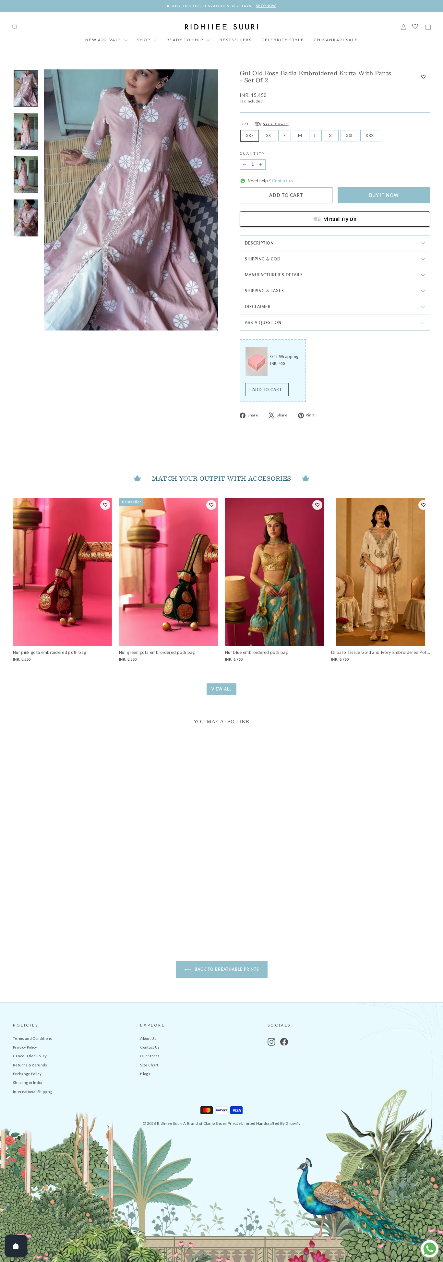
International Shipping (32, 1091)
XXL (349, 135)
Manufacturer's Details (274, 274)
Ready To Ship (186, 39)
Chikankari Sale (336, 39)
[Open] (16, 1246)
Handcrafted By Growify (278, 1123)
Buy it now (384, 195)
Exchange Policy (27, 1074)
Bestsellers (236, 39)
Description (259, 243)
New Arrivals (104, 39)
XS (268, 135)
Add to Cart (267, 389)
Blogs (145, 1074)
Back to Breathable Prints (226, 969)
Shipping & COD (263, 259)
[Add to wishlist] (423, 76)
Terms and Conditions (32, 1038)
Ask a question (263, 322)
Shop (144, 39)
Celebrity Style (282, 39)
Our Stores (150, 1056)
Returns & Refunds (30, 1065)
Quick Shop (62, 882)
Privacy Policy (25, 1047)
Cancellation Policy (30, 1056)
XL (331, 135)
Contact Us (150, 1047)
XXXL (370, 135)
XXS (250, 135)
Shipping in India (27, 1082)
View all (221, 689)
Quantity (252, 153)
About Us (148, 1038)
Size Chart (149, 1065)
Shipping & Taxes (264, 290)
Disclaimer (258, 306)
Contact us (282, 180)
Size (264, 124)
